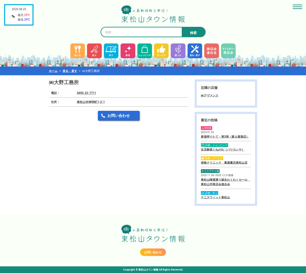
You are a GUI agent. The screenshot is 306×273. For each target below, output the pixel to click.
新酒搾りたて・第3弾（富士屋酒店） (225, 136)
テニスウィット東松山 (215, 197)
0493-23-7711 (86, 93)
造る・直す (70, 71)
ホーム (53, 71)
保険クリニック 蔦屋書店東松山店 (224, 162)
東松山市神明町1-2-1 (91, 102)
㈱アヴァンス (209, 95)
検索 (193, 33)
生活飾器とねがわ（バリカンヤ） (223, 149)
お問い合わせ (118, 115)
